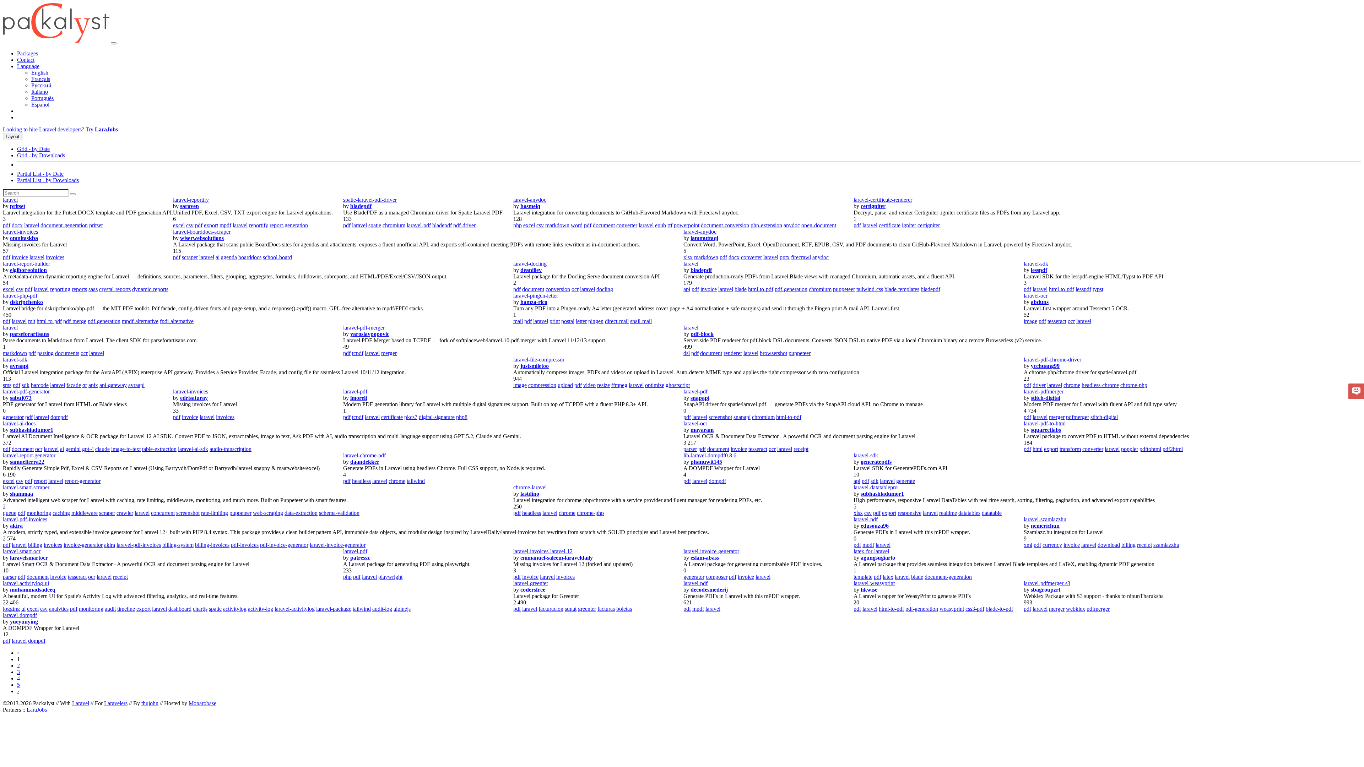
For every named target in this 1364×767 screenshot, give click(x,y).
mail (518, 321)
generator (13, 417)
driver (1039, 385)
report (40, 481)
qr (84, 385)
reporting (60, 289)
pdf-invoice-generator (284, 545)
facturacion (550, 609)
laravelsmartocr (29, 558)
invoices (55, 257)
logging (11, 609)
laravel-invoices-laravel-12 (543, 551)
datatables (969, 513)
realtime (948, 513)
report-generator (83, 481)
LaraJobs (37, 710)
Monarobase (202, 703)
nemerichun (1045, 526)
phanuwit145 (706, 462)
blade (741, 289)
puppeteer (844, 289)
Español (40, 105)
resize (603, 385)
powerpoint (686, 225)
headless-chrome (1100, 385)
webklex (1075, 609)
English (39, 73)
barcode (40, 385)
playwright (390, 577)
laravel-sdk (1036, 264)
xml (1028, 545)
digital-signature (437, 417)
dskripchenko (26, 302)
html (1038, 449)
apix (93, 385)
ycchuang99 (1045, 366)
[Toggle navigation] (114, 43)
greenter (587, 609)
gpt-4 (88, 449)
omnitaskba (24, 238)
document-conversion (725, 225)
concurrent (163, 513)
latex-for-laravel (871, 551)
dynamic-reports (150, 289)
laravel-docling (530, 264)
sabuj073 (21, 398)
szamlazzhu (1166, 545)
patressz (360, 558)
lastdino (529, 494)
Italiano (39, 92)
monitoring (39, 513)
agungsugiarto (878, 558)
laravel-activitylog (295, 609)
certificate (889, 225)
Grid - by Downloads (41, 155)
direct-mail (617, 321)
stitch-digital (1045, 398)
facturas (606, 609)
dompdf (59, 417)
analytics (59, 609)
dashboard (179, 609)
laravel (10, 200)
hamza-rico (533, 302)
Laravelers (116, 703)
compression (542, 385)
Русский (41, 85)
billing (35, 545)
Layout (13, 136)
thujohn (149, 703)
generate (905, 481)
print (555, 321)
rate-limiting (214, 513)
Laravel (80, 703)
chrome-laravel (530, 487)
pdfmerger (1077, 417)
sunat (571, 609)
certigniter (873, 206)
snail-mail (641, 321)
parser (690, 449)
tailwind (416, 481)
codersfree (532, 590)
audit (110, 609)
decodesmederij (709, 590)
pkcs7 (410, 417)
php (517, 225)
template (863, 577)
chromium (394, 225)
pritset (17, 206)
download (1109, 545)
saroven (189, 206)
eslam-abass (705, 558)
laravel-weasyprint (874, 583)
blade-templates (901, 289)
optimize (654, 385)
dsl (686, 353)
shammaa (21, 494)
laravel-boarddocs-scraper (202, 232)
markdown (557, 225)
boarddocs (249, 257)
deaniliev (531, 270)
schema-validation (339, 513)
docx (17, 225)
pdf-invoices (245, 545)
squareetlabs (1046, 430)
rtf (669, 225)
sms (7, 385)
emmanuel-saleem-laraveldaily (556, 558)
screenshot (720, 417)
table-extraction (159, 449)
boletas (624, 609)
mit (31, 321)
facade (73, 385)
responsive (909, 513)
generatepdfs (876, 462)
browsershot (773, 353)
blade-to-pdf (999, 609)
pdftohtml (1150, 449)
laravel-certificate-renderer (883, 200)
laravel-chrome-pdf (364, 455)
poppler (1129, 449)
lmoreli (358, 398)
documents (67, 353)
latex (888, 577)
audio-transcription (230, 449)
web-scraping (268, 513)
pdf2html (1173, 449)
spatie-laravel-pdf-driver (370, 200)
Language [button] (28, 66)
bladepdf (361, 206)
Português (42, 98)
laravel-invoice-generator (338, 545)
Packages (27, 53)
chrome (1071, 385)
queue (9, 513)
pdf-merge (74, 321)
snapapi (700, 398)
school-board (277, 257)
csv (190, 225)
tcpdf (357, 353)
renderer (733, 353)
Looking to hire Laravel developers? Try (60, 129)
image (1030, 321)
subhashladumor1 (31, 430)
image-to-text (126, 449)
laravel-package (333, 609)
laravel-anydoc (529, 200)
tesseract (1057, 321)
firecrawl (801, 257)
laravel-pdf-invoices (25, 519)
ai (218, 257)
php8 (461, 417)
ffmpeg (619, 385)
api (686, 289)
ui (23, 609)
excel (179, 225)
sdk (25, 385)
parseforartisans (29, 334)
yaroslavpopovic (369, 334)
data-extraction (301, 513)
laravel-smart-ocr (21, 551)
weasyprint (952, 609)
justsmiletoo (534, 366)
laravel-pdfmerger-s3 (1047, 583)
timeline (126, 609)
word (577, 225)
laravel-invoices (20, 232)
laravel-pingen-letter (535, 296)
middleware (84, 513)
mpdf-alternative (140, 321)
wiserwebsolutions (202, 238)
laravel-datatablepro (876, 487)
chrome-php (1133, 385)
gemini (73, 449)
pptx (785, 257)
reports (79, 289)
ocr (575, 289)
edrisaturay (194, 398)
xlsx (688, 257)
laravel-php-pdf (20, 296)
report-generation (289, 225)
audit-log (382, 609)
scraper (190, 257)
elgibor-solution (28, 270)
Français (40, 79)
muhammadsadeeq (32, 590)
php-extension (766, 225)
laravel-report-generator (29, 455)
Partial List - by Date (40, 174)
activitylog (235, 609)
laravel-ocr (1036, 296)
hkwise (869, 590)
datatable (992, 513)
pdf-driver (464, 225)
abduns (1040, 302)
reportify (258, 225)
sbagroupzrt (1045, 590)
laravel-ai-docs (19, 423)
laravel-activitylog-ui (26, 583)
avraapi (19, 366)
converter (626, 225)
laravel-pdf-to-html (1045, 423)
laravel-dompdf (20, 615)
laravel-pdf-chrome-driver (1052, 360)
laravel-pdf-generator (26, 391)
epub (660, 225)
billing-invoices (212, 545)
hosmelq (530, 206)
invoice (20, 257)
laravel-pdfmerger (1043, 391)
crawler (125, 513)
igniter (909, 225)
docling (604, 289)
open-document (818, 225)
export (211, 225)
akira (16, 526)
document (604, 225)
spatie (374, 225)
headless (361, 481)
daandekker (364, 462)
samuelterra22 (27, 462)
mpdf (225, 225)
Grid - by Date (33, 149)
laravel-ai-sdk (193, 449)
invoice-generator (83, 545)
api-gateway (113, 385)
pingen (595, 321)
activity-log (260, 609)
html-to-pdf (760, 289)
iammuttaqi (704, 238)
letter (581, 321)
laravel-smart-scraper (26, 487)
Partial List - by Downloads (48, 180)
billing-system (178, 545)
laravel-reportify (191, 200)
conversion (558, 289)
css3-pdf (974, 609)
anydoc (792, 225)
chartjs (200, 609)
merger (389, 353)
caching (61, 513)
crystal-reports (115, 289)
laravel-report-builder (26, 264)
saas (93, 289)
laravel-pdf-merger (364, 328)
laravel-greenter (530, 583)
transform (1070, 449)
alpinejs (402, 609)
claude (102, 449)
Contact (25, 60)
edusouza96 (875, 526)
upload (565, 385)
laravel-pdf (419, 225)
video (589, 385)
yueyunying (24, 622)
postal (567, 321)
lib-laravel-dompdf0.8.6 (709, 455)
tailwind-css (869, 289)
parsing (45, 353)
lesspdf (1039, 270)
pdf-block (702, 334)
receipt (801, 449)
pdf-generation (791, 289)
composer (716, 577)
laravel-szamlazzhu (1045, 519)
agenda (229, 257)
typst (1098, 289)
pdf (6, 225)
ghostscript (678, 385)
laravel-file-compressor (538, 360)
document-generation (64, 225)
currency (1052, 545)
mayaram (702, 430)
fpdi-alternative (177, 321)
